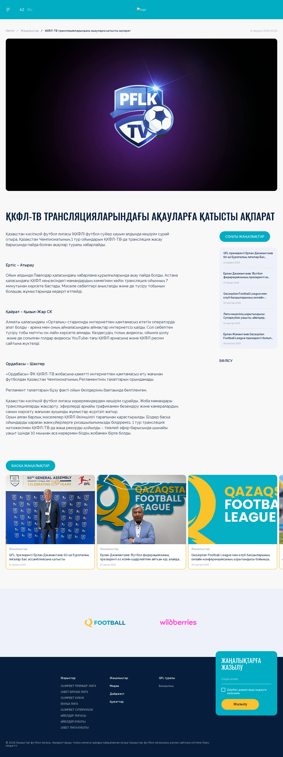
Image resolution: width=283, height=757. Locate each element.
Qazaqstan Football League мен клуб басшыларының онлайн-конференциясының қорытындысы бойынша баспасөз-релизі (247, 295)
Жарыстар (68, 678)
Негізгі (10, 30)
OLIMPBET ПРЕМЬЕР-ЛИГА (78, 685)
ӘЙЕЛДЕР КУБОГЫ (73, 721)
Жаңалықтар (30, 30)
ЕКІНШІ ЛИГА (69, 703)
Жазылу (240, 704)
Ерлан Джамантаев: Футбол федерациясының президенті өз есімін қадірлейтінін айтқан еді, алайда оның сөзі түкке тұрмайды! (247, 275)
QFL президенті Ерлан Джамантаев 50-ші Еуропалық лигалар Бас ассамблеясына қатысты (248, 255)
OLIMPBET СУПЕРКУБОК (77, 709)
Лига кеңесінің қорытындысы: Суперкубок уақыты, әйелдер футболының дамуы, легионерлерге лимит (244, 316)
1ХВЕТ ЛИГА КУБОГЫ (75, 727)
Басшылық (166, 685)
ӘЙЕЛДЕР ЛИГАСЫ (73, 715)
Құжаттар (117, 701)
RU (29, 10)
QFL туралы (167, 678)
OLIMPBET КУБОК (72, 697)
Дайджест (117, 693)
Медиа (114, 685)
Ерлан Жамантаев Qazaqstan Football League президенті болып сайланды (247, 336)
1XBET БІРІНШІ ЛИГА (74, 691)
